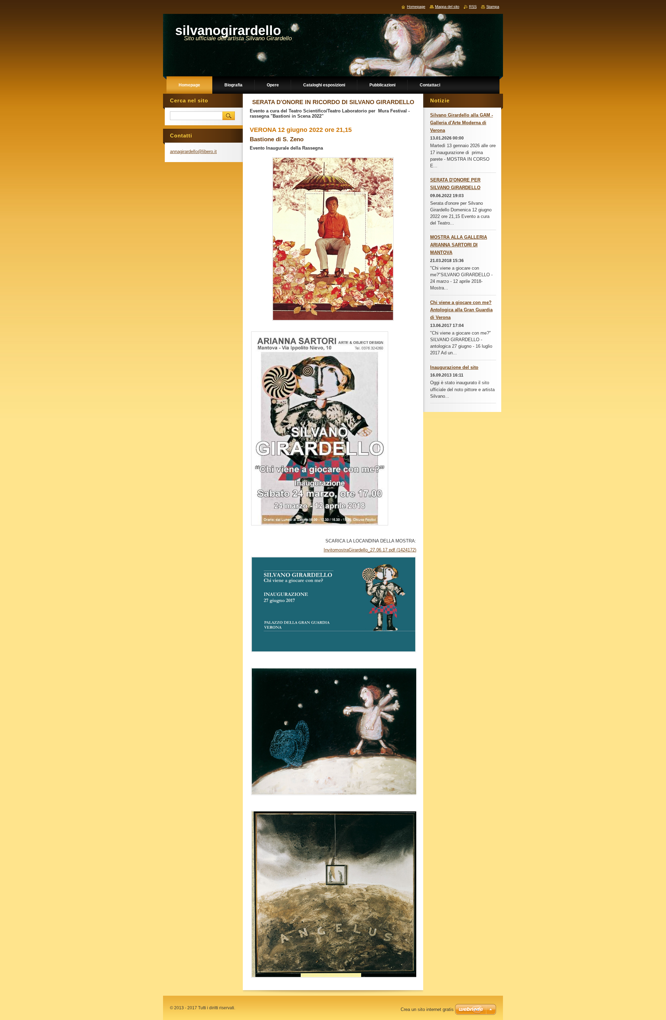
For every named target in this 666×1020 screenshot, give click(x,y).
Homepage (416, 7)
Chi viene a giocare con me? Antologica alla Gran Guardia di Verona (461, 310)
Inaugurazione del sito (454, 367)
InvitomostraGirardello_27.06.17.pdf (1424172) (370, 550)
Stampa (492, 7)
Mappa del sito (447, 7)
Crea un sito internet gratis (427, 1009)
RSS (473, 7)
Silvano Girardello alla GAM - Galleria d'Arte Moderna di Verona (461, 122)
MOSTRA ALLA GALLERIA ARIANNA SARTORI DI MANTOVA (458, 245)
